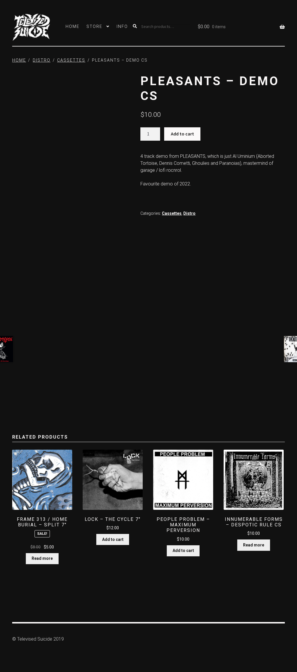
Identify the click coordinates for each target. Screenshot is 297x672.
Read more (42, 558)
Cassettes (71, 60)
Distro (41, 60)
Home (72, 26)
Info (122, 26)
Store (94, 26)
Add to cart (182, 134)
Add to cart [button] (113, 539)
